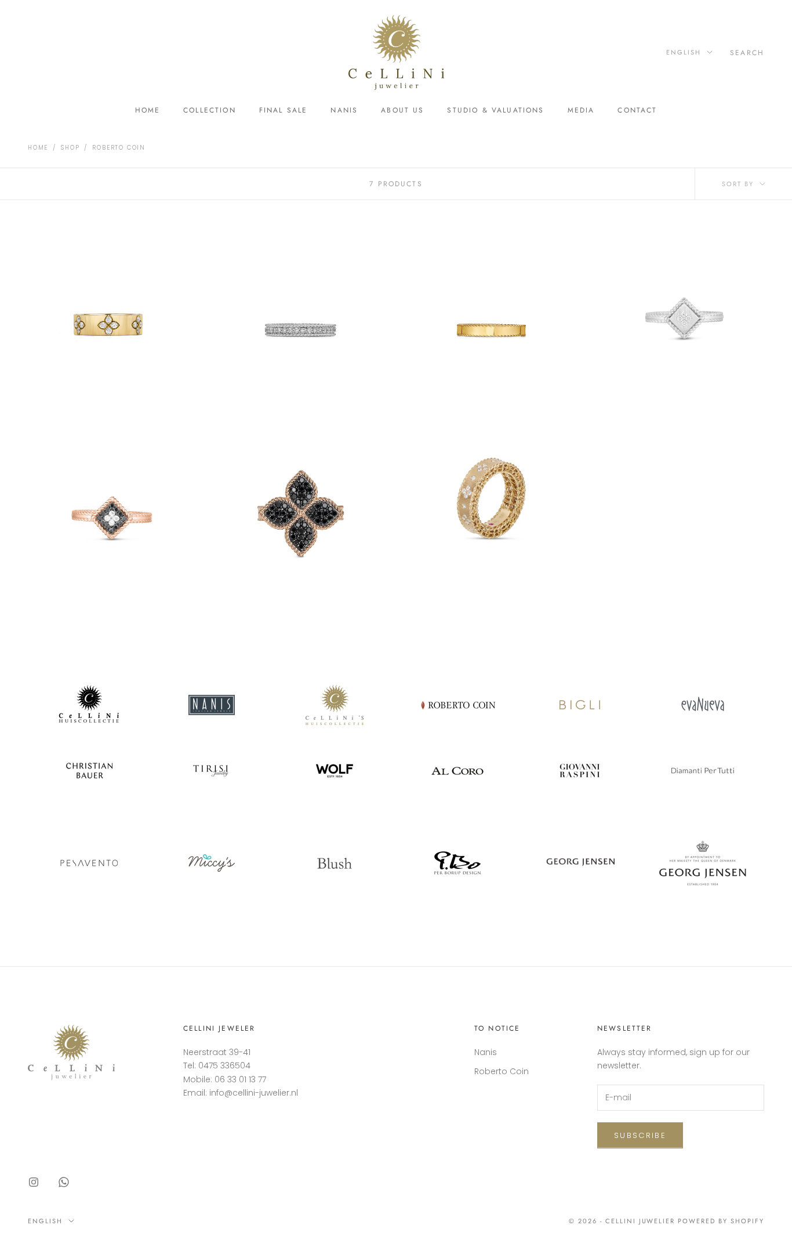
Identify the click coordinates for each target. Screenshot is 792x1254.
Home (148, 110)
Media (581, 110)
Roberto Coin (119, 147)
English (683, 52)
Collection (209, 110)
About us (402, 110)
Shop (70, 147)
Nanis (344, 110)
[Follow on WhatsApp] (64, 1182)
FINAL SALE (283, 110)
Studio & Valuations (495, 110)
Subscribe (640, 1135)
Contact (637, 110)
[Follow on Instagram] (33, 1182)
